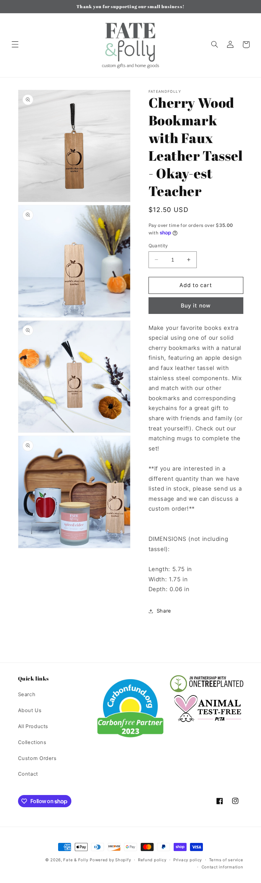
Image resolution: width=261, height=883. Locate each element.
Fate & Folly (75, 860)
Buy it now (196, 305)
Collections (32, 742)
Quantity (158, 245)
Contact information (222, 867)
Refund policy (152, 860)
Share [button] (164, 611)
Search (27, 694)
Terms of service (226, 860)
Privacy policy (187, 860)
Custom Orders (37, 758)
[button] (15, 44)
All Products (33, 726)
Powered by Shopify (110, 860)
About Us (30, 710)
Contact (28, 774)
